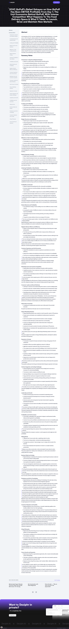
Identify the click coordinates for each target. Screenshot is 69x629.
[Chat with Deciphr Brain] (2, 627)
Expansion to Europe (13, 90)
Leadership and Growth (14, 97)
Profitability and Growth (14, 61)
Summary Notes (12, 32)
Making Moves (12, 104)
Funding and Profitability (14, 42)
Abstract (10, 30)
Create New (56, 2)
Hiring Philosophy (13, 119)
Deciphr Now (12, 615)
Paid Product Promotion (14, 84)
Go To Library (57, 580)
